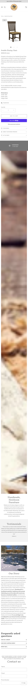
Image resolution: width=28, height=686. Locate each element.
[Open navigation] (2, 7)
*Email (3, 673)
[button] (14, 32)
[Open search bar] (5, 7)
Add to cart (14, 116)
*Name (3, 666)
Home (2, 16)
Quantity (3, 107)
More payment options (14, 124)
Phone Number (5, 680)
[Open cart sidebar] (26, 7)
